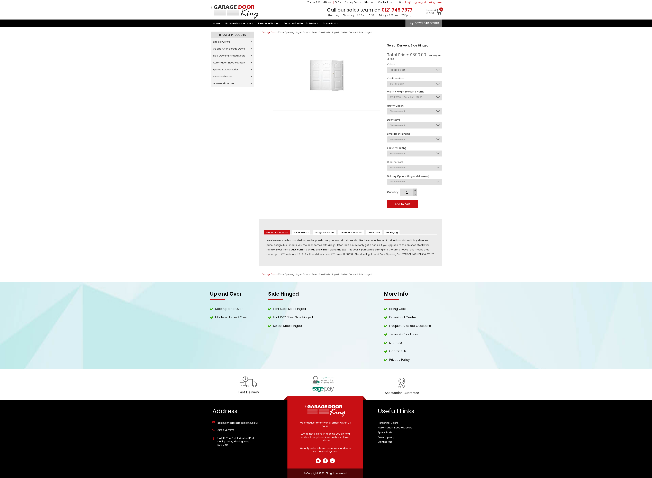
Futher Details (301, 232)
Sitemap (369, 2)
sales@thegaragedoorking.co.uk (422, 2)
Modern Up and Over (231, 317)
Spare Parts (330, 23)
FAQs (338, 2)
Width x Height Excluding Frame (405, 91)
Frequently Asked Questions (410, 326)
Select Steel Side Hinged (325, 32)
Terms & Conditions (319, 2)
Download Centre (232, 83)
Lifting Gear (397, 309)
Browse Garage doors (239, 23)
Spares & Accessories (232, 69)
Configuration (395, 78)
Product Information (277, 232)
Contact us (385, 442)
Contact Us (385, 2)
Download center (427, 23)
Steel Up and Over (229, 309)
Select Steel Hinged (287, 326)
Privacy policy (386, 437)
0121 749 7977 (226, 430)
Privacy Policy (353, 2)
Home (216, 23)
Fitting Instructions (324, 232)
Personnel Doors (268, 23)
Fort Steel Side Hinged (289, 309)
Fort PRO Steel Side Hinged (293, 317)
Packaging (392, 232)
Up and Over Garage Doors (232, 48)
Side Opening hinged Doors (294, 32)
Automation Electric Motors (301, 23)
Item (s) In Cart (434, 12)
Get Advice (374, 232)
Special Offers (232, 41)
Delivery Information (351, 232)
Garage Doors (270, 32)
